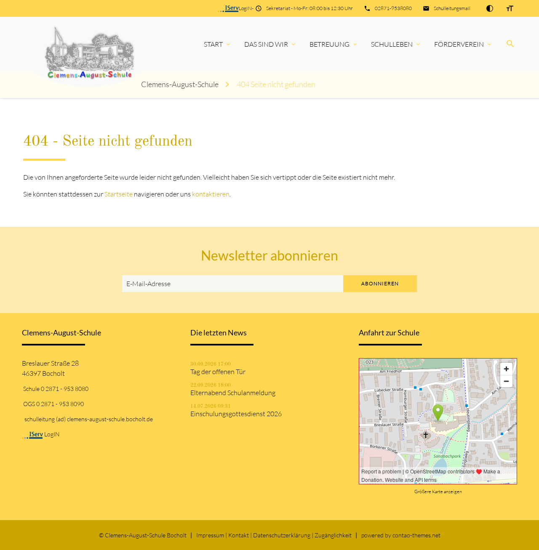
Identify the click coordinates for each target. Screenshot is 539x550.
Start (213, 44)
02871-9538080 (393, 8)
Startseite (118, 194)
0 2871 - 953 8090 (60, 403)
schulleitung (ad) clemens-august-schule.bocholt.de (88, 418)
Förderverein (459, 44)
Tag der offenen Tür (217, 371)
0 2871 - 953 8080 (64, 388)
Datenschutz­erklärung (281, 535)
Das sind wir (266, 44)
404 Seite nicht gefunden (276, 84)
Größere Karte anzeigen (438, 491)
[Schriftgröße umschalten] (510, 8)
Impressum (210, 535)
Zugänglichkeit (333, 535)
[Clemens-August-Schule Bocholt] (77, 44)
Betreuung (330, 44)
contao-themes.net (416, 535)
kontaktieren (210, 194)
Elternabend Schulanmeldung (232, 392)
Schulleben (392, 44)
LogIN (245, 8)
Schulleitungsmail (452, 8)
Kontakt (238, 535)
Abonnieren (380, 283)
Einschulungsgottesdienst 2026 (236, 413)
